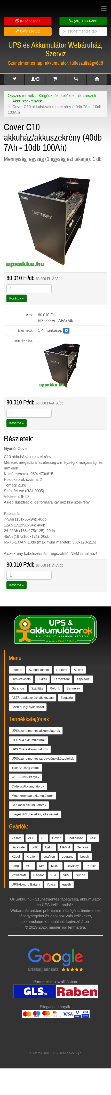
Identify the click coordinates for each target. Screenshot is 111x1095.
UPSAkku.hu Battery (26, 884)
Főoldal (17, 670)
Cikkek (42, 679)
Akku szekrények (27, 101)
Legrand (68, 857)
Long (15, 866)
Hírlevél (61, 670)
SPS (66, 875)
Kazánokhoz (29, 21)
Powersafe (19, 875)
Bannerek (73, 688)
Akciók (78, 670)
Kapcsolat (83, 679)
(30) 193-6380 (85, 21)
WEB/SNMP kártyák (25, 777)
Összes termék (21, 95)
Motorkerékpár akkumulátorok (32, 796)
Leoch (84, 857)
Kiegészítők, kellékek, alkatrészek (67, 95)
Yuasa (51, 884)
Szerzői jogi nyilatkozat (28, 707)
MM (41, 866)
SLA (53, 875)
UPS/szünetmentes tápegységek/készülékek (43, 759)
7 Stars (16, 838)
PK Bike (91, 866)
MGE (29, 866)
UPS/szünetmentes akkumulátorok (36, 731)
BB (43, 838)
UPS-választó (21, 679)
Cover (23, 448)
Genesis (82, 847)
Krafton (32, 857)
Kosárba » (16, 298)
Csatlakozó (75, 838)
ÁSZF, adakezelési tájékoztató (33, 698)
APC (31, 838)
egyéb (66, 884)
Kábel (16, 857)
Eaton (49, 847)
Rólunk (55, 688)
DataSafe (18, 847)
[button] (14, 79)
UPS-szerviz (29, 31)
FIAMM (65, 847)
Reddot (38, 875)
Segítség (66, 698)
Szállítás (37, 688)
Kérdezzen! (62, 679)
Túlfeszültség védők (25, 768)
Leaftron (49, 857)
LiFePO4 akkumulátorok (28, 740)
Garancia (18, 688)
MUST (55, 866)
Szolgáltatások (39, 670)
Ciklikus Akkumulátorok (28, 786)
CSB (93, 838)
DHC (34, 847)
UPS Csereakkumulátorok (30, 749)
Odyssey (73, 866)
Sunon (80, 875)
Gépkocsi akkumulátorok (29, 805)
